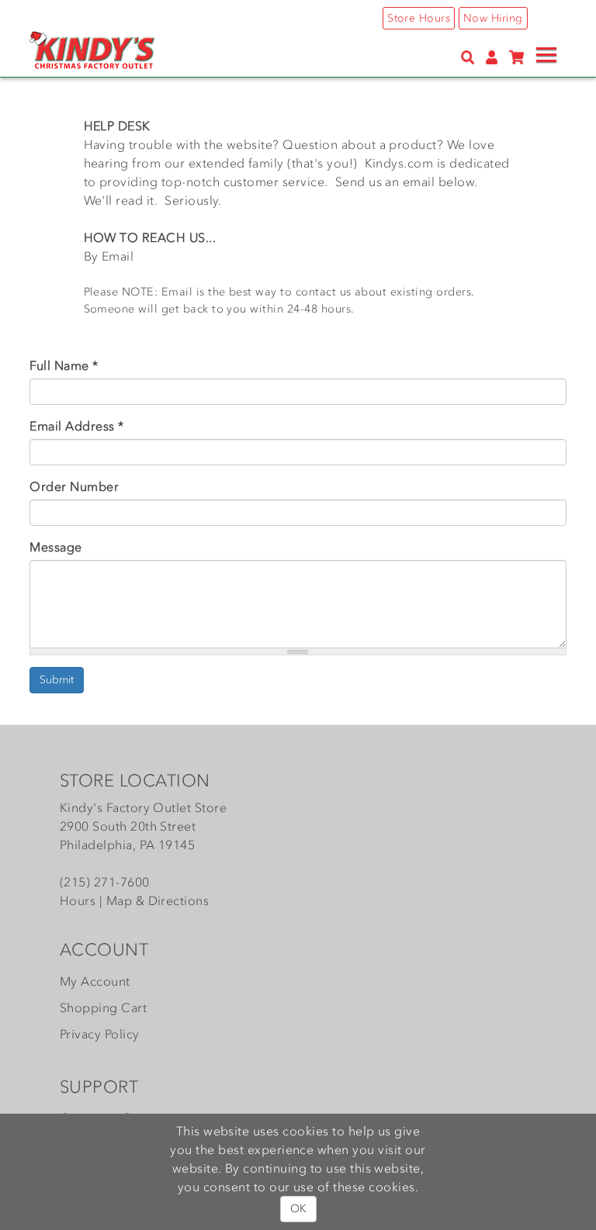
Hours (77, 900)
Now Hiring (493, 18)
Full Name (63, 365)
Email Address (76, 426)
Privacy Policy (100, 1034)
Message (55, 547)
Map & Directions (158, 900)
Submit (57, 679)
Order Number (74, 486)
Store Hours (418, 18)
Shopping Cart (103, 1007)
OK (298, 1208)
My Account (95, 981)
